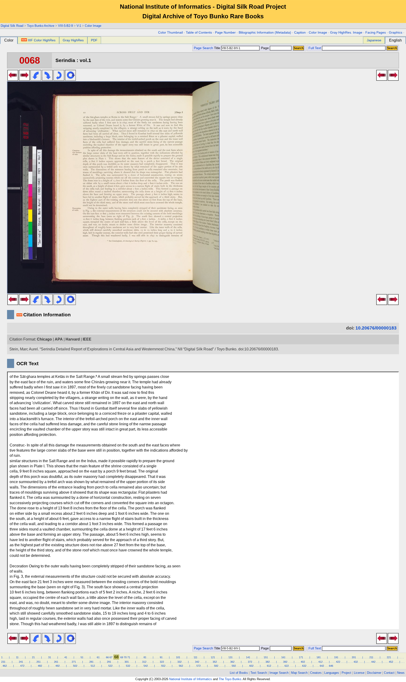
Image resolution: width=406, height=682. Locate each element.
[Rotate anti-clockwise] (35, 79)
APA (59, 339)
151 (266, 657)
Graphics (395, 32)
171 (301, 657)
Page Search (203, 48)
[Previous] (12, 79)
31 (49, 657)
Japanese (374, 40)
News (401, 672)
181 (318, 657)
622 (287, 665)
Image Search (279, 672)
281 (91, 661)
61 (98, 657)
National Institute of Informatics (190, 679)
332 (179, 661)
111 (195, 657)
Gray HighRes (73, 40)
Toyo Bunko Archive (40, 25)
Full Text (314, 48)
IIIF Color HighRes (41, 40)
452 (391, 661)
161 (283, 657)
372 (250, 661)
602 (251, 665)
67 (110, 657)
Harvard (73, 339)
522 (110, 665)
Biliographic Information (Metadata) (265, 32)
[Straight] (70, 79)
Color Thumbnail (170, 32)
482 (40, 665)
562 (181, 665)
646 (331, 665)
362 (232, 661)
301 (127, 661)
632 (304, 665)
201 (354, 657)
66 (107, 657)
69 (121, 657)
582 (216, 665)
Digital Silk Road (12, 25)
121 (213, 657)
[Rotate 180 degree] (58, 79)
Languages (331, 672)
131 (230, 657)
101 (178, 657)
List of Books (239, 672)
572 (198, 665)
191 (336, 657)
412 (320, 661)
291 (109, 661)
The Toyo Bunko (230, 679)
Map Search (299, 672)
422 (338, 661)
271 (74, 661)
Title (217, 48)
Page (265, 48)
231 (3, 661)
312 (144, 661)
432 (356, 661)
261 (56, 661)
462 (5, 665)
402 (303, 661)
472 (22, 665)
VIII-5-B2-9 (65, 25)
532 (128, 665)
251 (38, 661)
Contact (389, 672)
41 (65, 657)
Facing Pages (375, 32)
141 (248, 657)
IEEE (87, 339)
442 (373, 661)
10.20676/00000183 (376, 328)
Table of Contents (199, 32)
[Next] (24, 79)
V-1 (79, 25)
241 (21, 661)
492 (57, 665)
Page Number (225, 32)
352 (215, 661)
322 (162, 661)
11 (17, 657)
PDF (94, 40)
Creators (316, 672)
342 (197, 661)
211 (371, 657)
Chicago (44, 339)
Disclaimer (374, 672)
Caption (300, 32)
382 (267, 661)
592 (234, 665)
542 (146, 665)
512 (93, 665)
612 (269, 665)
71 (128, 657)
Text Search (258, 672)
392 (285, 661)
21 (33, 657)
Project (346, 672)
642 (322, 665)
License (359, 672)
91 (161, 657)
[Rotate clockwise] (47, 79)
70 (125, 657)
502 (75, 665)
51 (82, 657)
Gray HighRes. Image (346, 32)
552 (163, 665)
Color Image (93, 25)
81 (145, 657)
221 (389, 657)
